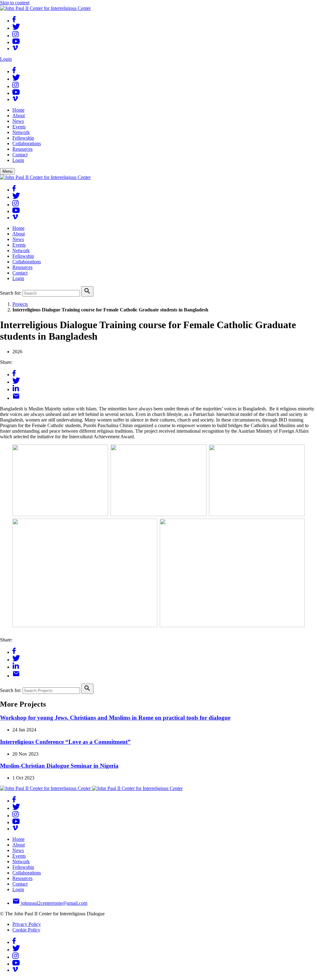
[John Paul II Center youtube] (16, 42)
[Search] (87, 291)
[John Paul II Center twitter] (16, 28)
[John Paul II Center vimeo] (15, 48)
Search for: (10, 293)
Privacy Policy (26, 924)
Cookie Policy (26, 929)
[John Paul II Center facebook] (14, 20)
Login (6, 59)
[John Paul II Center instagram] (15, 35)
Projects (20, 304)
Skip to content (14, 2)
